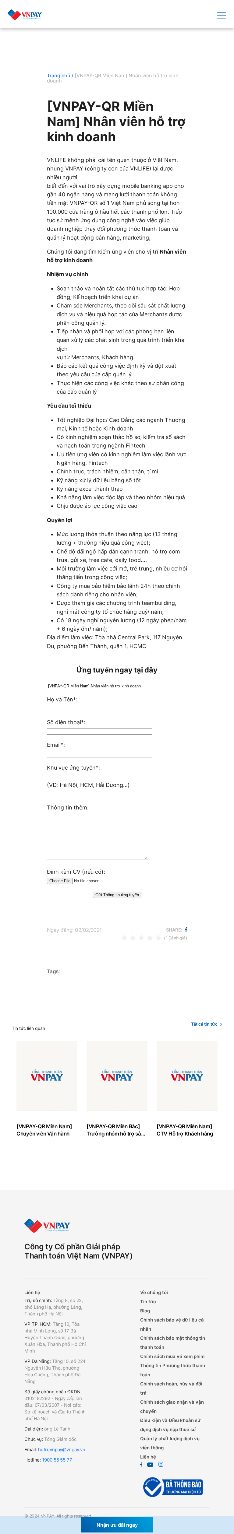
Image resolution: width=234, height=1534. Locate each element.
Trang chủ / (60, 75)
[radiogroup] (141, 937)
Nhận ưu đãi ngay (117, 1525)
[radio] (124, 937)
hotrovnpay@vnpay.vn (61, 1449)
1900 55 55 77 (57, 1460)
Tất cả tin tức (204, 1024)
